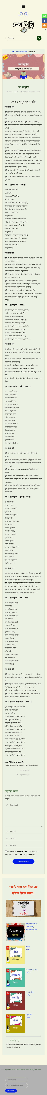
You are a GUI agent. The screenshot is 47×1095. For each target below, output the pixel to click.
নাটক (38, 91)
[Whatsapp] (44, 16)
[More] (44, 25)
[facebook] (21, 14)
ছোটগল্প (31, 927)
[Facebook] (44, 20)
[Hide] (46, 30)
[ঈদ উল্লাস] (23, 66)
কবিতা (28, 949)
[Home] (13, 51)
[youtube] (26, 14)
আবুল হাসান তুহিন (24, 775)
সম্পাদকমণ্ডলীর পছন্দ (21, 51)
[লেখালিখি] (23, 27)
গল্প (28, 927)
